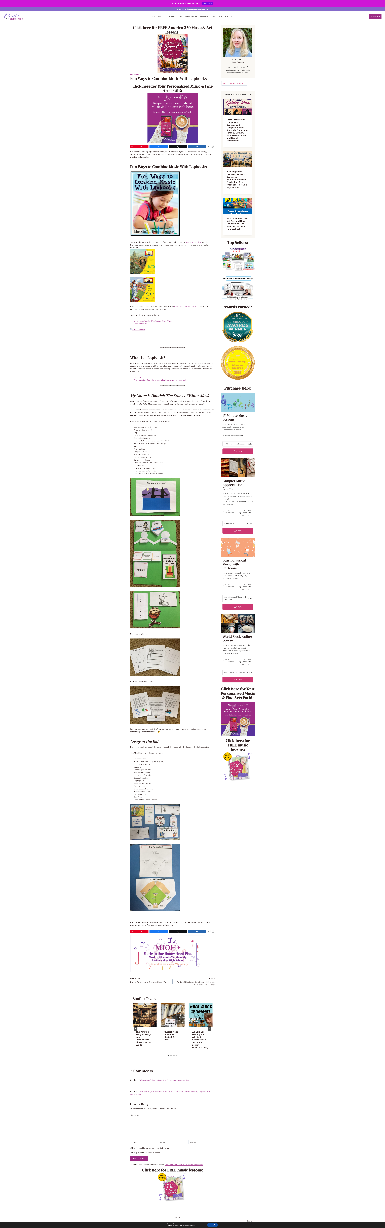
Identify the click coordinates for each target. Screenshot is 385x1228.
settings (192, 1226)
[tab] (168, 1055)
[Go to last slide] (135, 1028)
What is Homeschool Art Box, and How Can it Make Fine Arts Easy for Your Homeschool (237, 223)
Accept (212, 1225)
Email (163, 1142)
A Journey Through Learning (186, 306)
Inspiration (216, 16)
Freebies (204, 16)
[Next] (209, 1028)
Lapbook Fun (139, 377)
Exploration (191, 16)
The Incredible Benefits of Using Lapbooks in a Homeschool (160, 380)
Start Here (157, 16)
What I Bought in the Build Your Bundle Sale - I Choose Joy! (164, 1080)
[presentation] (145, 1015)
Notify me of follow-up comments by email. (151, 1148)
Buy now (238, 451)
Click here (142, 27)
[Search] (251, 83)
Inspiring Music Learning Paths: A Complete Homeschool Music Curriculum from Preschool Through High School (236, 180)
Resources (170, 16)
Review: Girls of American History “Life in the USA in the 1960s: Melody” (196, 982)
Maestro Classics (193, 242)
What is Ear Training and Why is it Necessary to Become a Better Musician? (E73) (200, 1040)
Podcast (229, 16)
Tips (180, 16)
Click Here (204, 9)
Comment (136, 1115)
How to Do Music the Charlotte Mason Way (148, 980)
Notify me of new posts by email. (146, 1153)
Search (177, 1218)
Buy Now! (375, 16)
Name (134, 1142)
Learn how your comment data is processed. (184, 1165)
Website (193, 1142)
